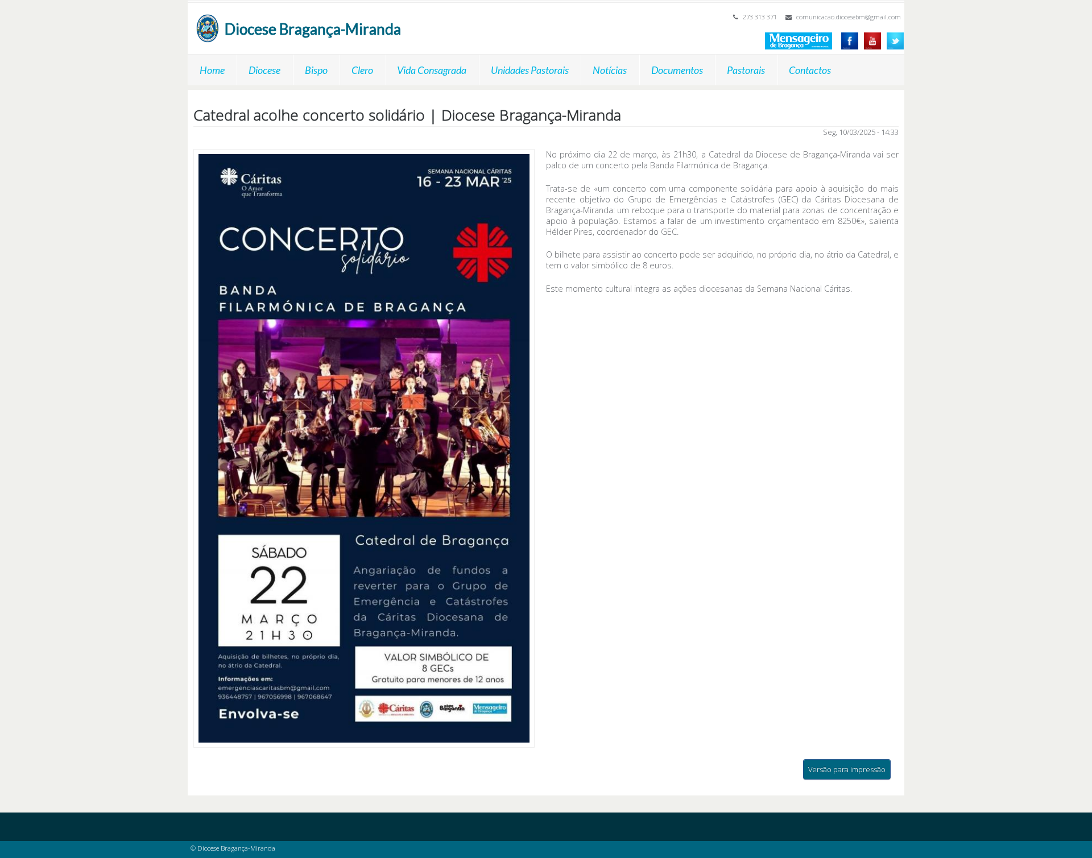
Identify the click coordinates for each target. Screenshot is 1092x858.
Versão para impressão (847, 769)
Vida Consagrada (431, 70)
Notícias (610, 70)
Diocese (264, 70)
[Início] (207, 19)
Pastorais (746, 70)
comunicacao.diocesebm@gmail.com (848, 17)
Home (212, 70)
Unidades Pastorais (530, 70)
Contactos (810, 70)
